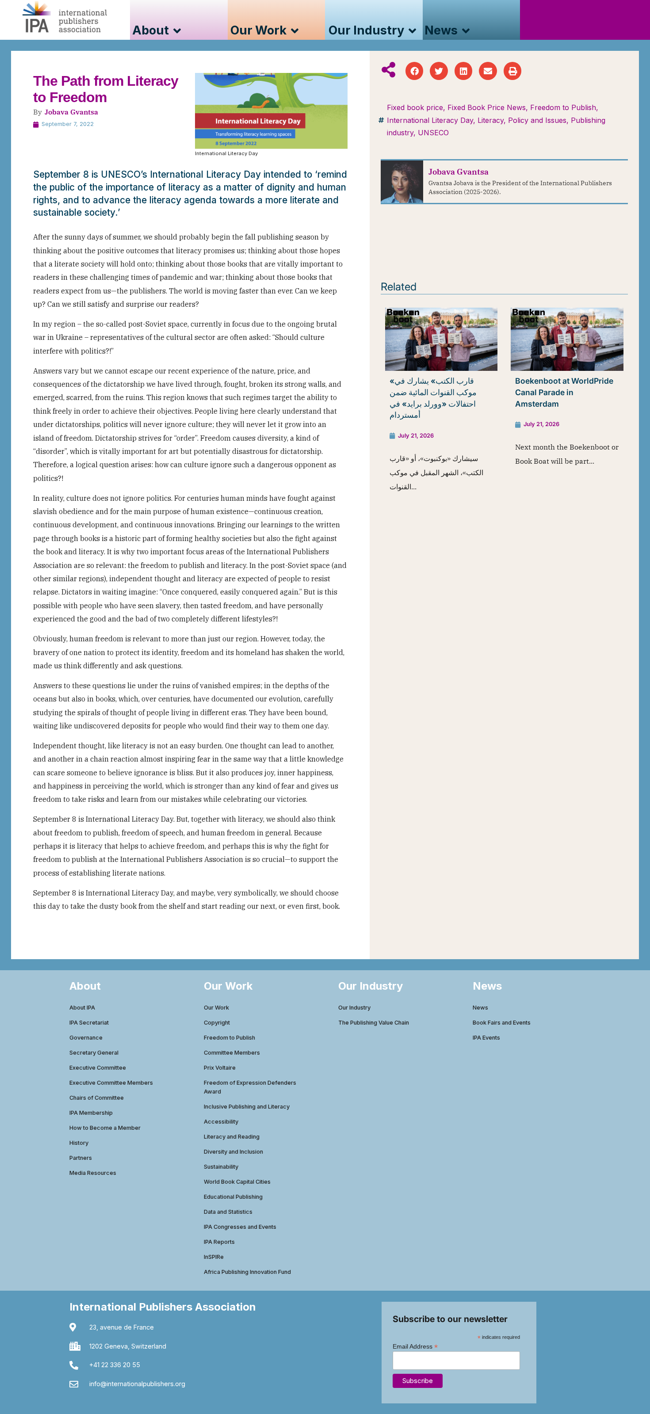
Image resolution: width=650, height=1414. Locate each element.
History (78, 1143)
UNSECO (433, 132)
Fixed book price (415, 107)
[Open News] (466, 31)
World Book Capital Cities (237, 1181)
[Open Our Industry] (412, 31)
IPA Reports (219, 1242)
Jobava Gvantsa (71, 111)
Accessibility (221, 1121)
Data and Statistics (228, 1211)
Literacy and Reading (232, 1136)
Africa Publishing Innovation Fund (247, 1272)
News (480, 1007)
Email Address (415, 1346)
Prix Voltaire (220, 1067)
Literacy (491, 120)
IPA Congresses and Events (240, 1226)
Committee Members (232, 1052)
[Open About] (177, 31)
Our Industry (354, 1007)
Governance (86, 1037)
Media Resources (92, 1173)
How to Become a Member (105, 1127)
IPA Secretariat (89, 1022)
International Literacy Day (430, 120)
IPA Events (486, 1037)
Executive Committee (97, 1067)
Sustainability (221, 1166)
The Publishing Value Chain (373, 1022)
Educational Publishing (233, 1196)
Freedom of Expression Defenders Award (250, 1087)
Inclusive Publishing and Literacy (247, 1106)
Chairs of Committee (96, 1097)
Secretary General (94, 1052)
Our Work (216, 1007)
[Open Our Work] (295, 31)
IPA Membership (91, 1112)
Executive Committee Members (111, 1082)
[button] (414, 71)
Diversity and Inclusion (233, 1151)
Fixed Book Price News (486, 107)
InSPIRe (214, 1257)
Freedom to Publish (563, 107)
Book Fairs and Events (502, 1022)
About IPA (82, 1007)
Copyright (217, 1022)
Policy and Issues (537, 120)
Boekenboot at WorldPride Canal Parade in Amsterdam (564, 392)
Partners (80, 1158)
